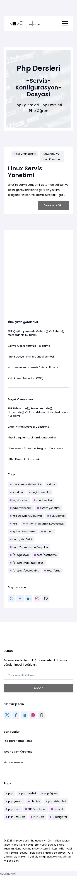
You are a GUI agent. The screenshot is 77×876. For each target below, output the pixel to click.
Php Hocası (37, 840)
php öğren (50, 793)
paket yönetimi (22, 508)
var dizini (18, 492)
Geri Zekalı (11, 852)
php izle (35, 801)
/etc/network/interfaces (28, 563)
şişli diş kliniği (37, 856)
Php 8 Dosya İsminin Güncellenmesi (31, 356)
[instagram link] (37, 598)
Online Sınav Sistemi (36, 848)
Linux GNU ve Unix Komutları (52, 156)
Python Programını (24, 531)
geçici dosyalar (41, 492)
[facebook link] (20, 598)
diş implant (21, 856)
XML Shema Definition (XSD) (25, 378)
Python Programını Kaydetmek (45, 523)
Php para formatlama (18, 741)
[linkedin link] (28, 598)
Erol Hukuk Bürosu (46, 844)
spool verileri (44, 500)
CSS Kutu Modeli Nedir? (27, 484)
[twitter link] (11, 598)
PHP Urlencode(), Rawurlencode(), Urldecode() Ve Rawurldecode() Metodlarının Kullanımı (38, 412)
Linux (52, 484)
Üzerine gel (8, 874)
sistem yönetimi (50, 508)
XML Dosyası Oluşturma (27, 516)
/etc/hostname (47, 555)
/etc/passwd (21, 555)
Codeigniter (59, 817)
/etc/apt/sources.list (26, 570)
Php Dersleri (20, 840)
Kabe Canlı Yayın (22, 844)
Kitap (54, 848)
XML (15, 523)
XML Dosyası (57, 516)
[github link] (45, 598)
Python (48, 531)
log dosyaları (20, 500)
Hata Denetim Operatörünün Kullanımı (33, 367)
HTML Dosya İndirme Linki (24, 459)
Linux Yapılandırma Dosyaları (30, 547)
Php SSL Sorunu (13, 762)
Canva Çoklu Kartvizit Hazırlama (29, 346)
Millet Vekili (65, 848)
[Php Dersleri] (25, 23)
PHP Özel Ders (16, 817)
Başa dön (13, 860)
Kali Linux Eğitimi (26, 153)
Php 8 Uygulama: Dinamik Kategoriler (32, 437)
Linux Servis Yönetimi (25, 171)
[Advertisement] (38, 272)
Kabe (7, 844)
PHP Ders (38, 817)
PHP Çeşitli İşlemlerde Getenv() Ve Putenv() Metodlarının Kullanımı (36, 333)
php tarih (14, 809)
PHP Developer (37, 809)
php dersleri (28, 793)
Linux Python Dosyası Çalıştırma (28, 426)
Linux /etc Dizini (22, 539)
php (10, 793)
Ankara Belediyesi (55, 852)
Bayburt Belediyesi (31, 852)
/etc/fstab (53, 570)
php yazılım (15, 801)
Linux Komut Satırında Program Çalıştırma (35, 448)
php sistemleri (57, 801)
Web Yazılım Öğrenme (18, 751)
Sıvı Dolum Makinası (59, 856)
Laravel (58, 809)
